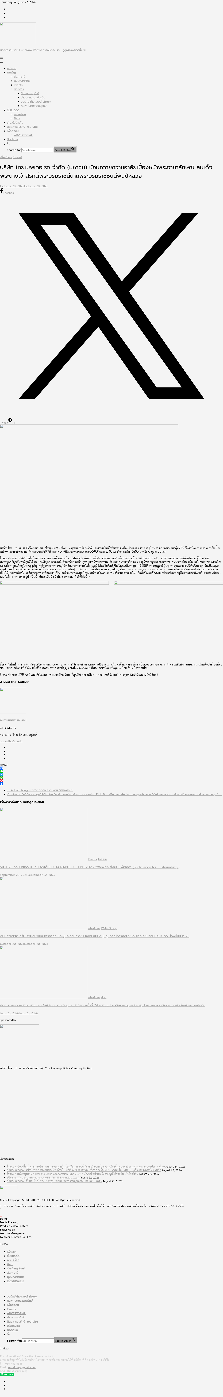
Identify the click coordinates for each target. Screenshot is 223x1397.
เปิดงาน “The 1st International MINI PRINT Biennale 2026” (43, 1177)
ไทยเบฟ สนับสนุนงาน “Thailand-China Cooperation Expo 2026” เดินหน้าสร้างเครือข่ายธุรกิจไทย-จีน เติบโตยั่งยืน (72, 1174)
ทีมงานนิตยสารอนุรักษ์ (13, 720)
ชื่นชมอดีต (13, 110)
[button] (8, 144)
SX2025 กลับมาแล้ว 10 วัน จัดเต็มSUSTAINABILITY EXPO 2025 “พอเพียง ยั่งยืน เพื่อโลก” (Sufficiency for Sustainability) (89, 867)
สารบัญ (11, 72)
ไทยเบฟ (17, 157)
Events (18, 85)
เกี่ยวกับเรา (13, 1326)
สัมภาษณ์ (19, 77)
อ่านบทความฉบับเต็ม (33, 97)
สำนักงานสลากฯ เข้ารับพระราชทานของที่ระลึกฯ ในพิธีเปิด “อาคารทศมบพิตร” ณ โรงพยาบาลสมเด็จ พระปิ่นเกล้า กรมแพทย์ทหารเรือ (84, 1170)
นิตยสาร (19, 89)
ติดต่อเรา (12, 139)
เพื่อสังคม (13, 131)
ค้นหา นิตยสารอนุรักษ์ (34, 106)
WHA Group (109, 928)
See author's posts (11, 741)
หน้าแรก (11, 68)
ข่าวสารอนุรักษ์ (15, 1317)
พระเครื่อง (20, 114)
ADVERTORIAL (23, 135)
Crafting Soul (16, 1268)
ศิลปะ (17, 118)
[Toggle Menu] (1, 62)
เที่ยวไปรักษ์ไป (15, 123)
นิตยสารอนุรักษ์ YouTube (22, 127)
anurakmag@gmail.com (22, 1367)
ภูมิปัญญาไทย (22, 81)
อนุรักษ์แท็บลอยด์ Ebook (36, 102)
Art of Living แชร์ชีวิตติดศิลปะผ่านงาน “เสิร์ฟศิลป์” (40, 790)
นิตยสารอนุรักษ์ (30, 93)
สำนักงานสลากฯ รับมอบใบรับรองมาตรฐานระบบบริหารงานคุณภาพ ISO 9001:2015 (54, 1181)
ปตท (103, 997)
